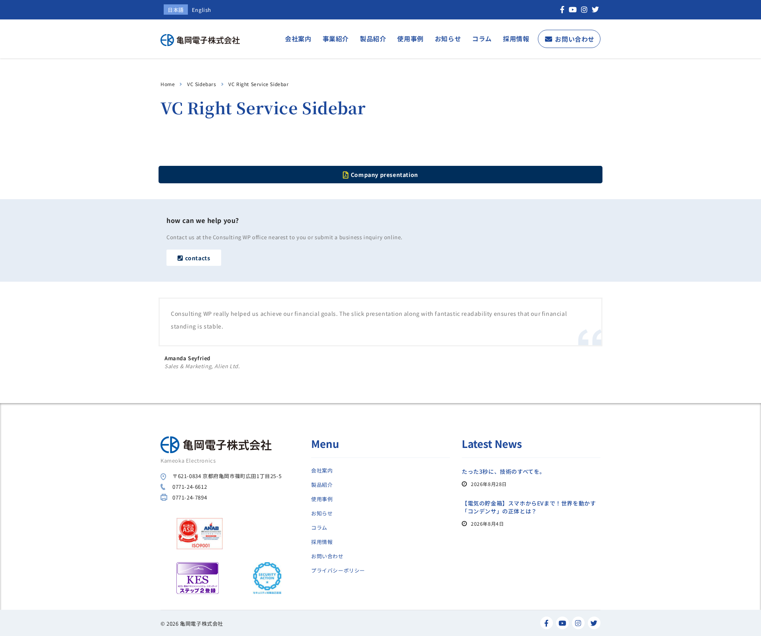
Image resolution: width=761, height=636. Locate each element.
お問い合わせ (575, 39)
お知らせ (448, 38)
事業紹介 (336, 38)
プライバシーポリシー (338, 570)
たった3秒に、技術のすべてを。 (503, 471)
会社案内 (298, 38)
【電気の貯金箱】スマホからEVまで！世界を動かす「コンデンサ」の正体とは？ (529, 507)
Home (168, 84)
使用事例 (410, 38)
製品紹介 (373, 38)
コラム (482, 38)
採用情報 (516, 38)
